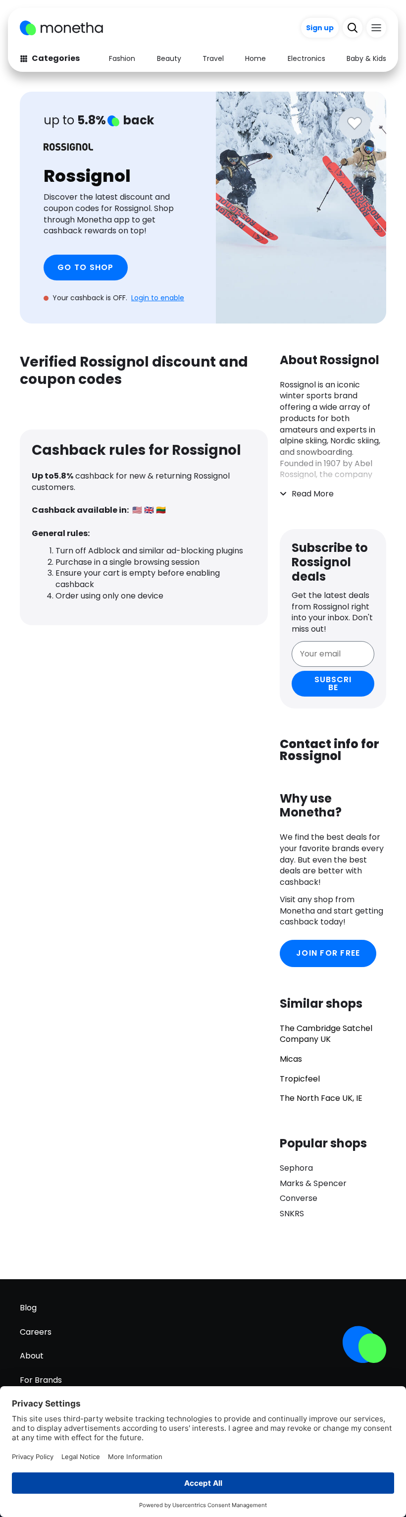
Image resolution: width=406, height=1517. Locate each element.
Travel (213, 58)
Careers (35, 1332)
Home (255, 58)
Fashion (122, 58)
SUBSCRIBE (333, 683)
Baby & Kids (366, 58)
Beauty (169, 58)
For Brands (41, 1380)
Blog (28, 1307)
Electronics (306, 58)
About (32, 1355)
